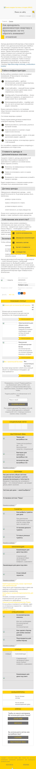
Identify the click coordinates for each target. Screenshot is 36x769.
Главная (4, 21)
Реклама (26, 764)
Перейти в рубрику (8, 468)
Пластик (18, 719)
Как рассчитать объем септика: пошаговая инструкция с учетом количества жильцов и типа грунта (16, 477)
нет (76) (11, 294)
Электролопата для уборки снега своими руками (26, 325)
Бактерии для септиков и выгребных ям (21, 454)
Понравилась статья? (6, 288)
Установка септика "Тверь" (13, 498)
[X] (22, 293)
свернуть (32, 255)
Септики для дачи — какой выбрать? (16, 490)
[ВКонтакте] (19, 293)
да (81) (4, 294)
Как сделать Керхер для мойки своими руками (23, 632)
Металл (18, 723)
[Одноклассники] (24, 293)
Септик (18, 737)
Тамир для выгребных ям (21, 438)
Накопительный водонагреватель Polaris (17, 602)
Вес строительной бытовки (29, 363)
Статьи (11, 21)
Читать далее (25, 319)
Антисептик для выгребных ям (22, 461)
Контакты (9, 764)
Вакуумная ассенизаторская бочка (25, 344)
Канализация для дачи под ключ (22, 551)
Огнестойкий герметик (21, 574)
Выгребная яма (18, 742)
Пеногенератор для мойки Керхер (23, 639)
